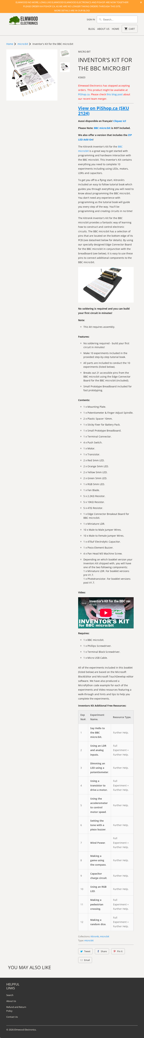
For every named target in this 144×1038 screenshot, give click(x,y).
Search (9, 995)
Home (115, 28)
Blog (91, 28)
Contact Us (12, 1016)
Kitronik (95, 936)
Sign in (91, 19)
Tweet (87, 951)
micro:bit (84, 51)
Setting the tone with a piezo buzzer (98, 825)
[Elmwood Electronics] (23, 21)
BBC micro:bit (102, 128)
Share (104, 951)
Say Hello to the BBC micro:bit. (97, 733)
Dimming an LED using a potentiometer (99, 768)
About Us (103, 28)
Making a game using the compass (98, 860)
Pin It (120, 951)
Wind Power (97, 842)
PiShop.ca (84, 94)
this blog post (115, 94)
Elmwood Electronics (25, 1029)
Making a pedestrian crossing (96, 904)
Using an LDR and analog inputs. (98, 750)
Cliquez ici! (119, 121)
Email (87, 960)
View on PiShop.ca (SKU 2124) (103, 110)
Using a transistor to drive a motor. (99, 785)
